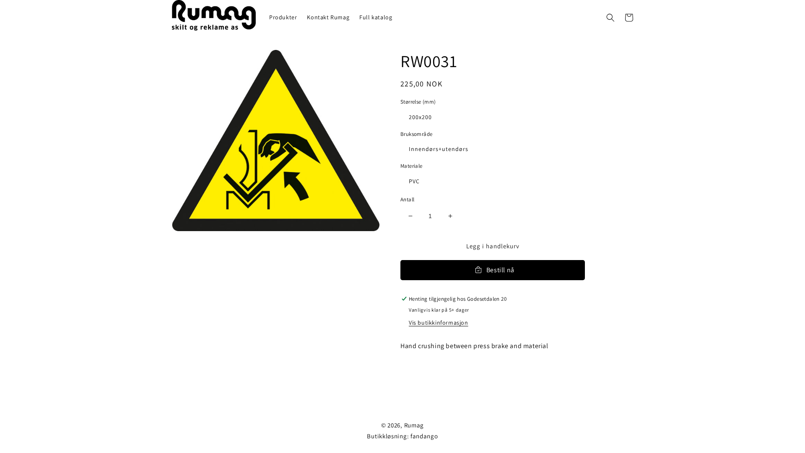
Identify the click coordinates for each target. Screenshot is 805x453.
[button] (610, 17)
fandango (424, 436)
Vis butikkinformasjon (438, 322)
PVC (414, 181)
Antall (407, 199)
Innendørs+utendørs (438, 149)
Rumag (414, 425)
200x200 (420, 117)
